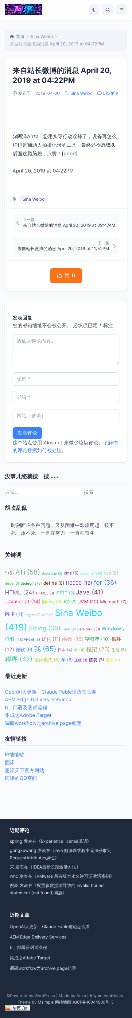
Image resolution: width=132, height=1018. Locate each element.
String (44, 628)
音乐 (113, 660)
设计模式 (47, 660)
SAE (47, 615)
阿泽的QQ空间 (21, 778)
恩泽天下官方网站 (24, 770)
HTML (19, 592)
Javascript (23, 601)
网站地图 (63, 1002)
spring (16, 841)
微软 (24, 649)
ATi (27, 572)
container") (91, 573)
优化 (50, 639)
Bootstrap (52, 573)
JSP (70, 601)
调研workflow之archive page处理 (43, 723)
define (53, 583)
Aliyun (95, 995)
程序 (19, 659)
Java (89, 592)
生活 (118, 649)
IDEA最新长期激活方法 (54, 866)
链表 (96, 659)
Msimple (46, 1002)
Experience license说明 (64, 841)
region (33, 615)
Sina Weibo (42, 36)
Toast (69, 629)
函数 (72, 639)
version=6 (88, 629)
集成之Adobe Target (28, 715)
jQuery (51, 601)
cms (71, 573)
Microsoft (113, 601)
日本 (65, 650)
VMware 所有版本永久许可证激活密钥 (73, 876)
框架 (98, 649)
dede (12, 583)
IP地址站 (14, 754)
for (105, 582)
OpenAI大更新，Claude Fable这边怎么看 (50, 692)
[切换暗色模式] (94, 9)
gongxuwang (23, 850)
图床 (10, 762)
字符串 (97, 639)
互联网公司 (28, 639)
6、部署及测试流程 (26, 707)
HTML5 (45, 593)
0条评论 (110, 93)
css (111, 573)
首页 (20, 36)
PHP (14, 614)
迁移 (80, 660)
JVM (88, 602)
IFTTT (65, 592)
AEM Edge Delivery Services (38, 699)
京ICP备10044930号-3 (93, 1002)
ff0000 (79, 583)
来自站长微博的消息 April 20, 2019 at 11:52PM (63, 248)
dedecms (31, 583)
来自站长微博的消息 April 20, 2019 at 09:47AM (69, 225)
